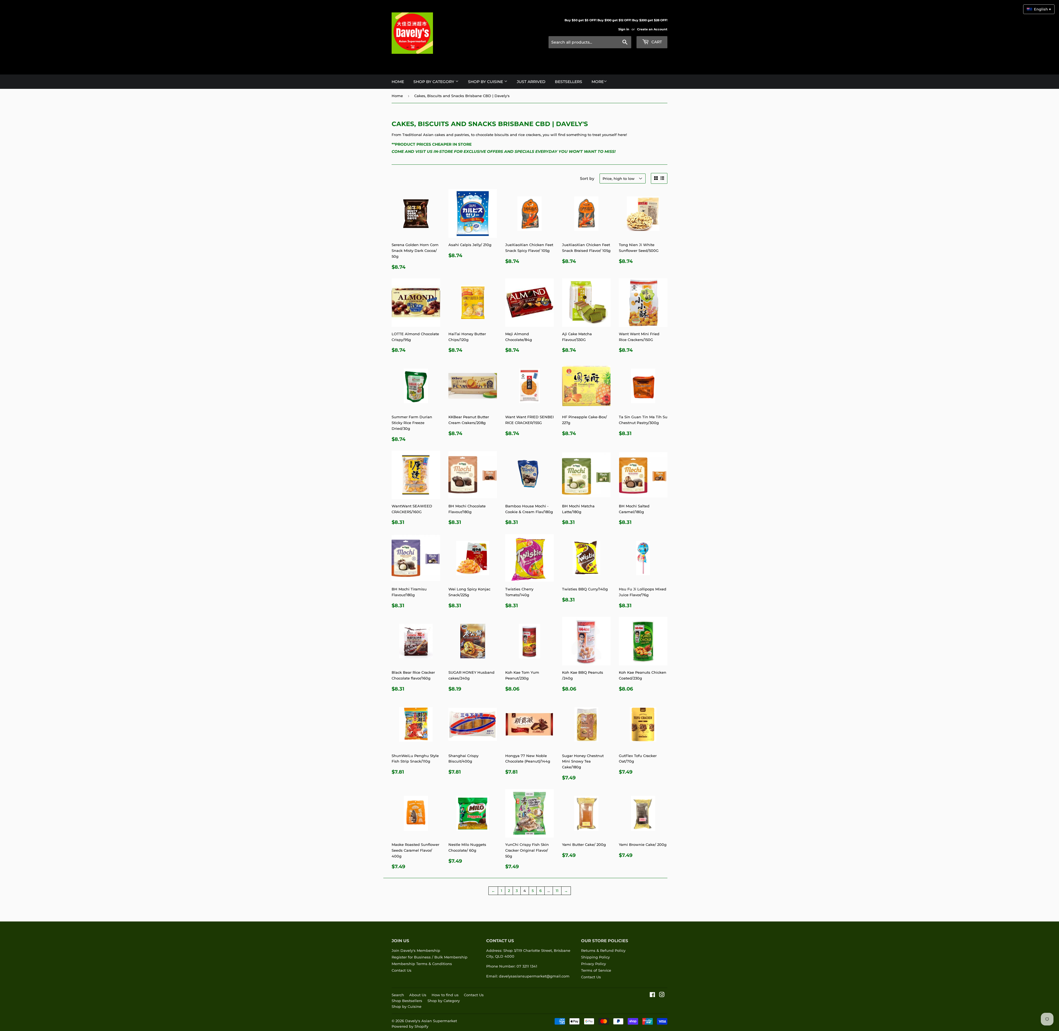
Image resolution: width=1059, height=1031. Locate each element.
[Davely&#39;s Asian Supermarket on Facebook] (652, 995)
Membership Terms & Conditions (422, 963)
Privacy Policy (593, 963)
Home (398, 81)
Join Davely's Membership (416, 950)
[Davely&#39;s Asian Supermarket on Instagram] (662, 995)
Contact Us (401, 970)
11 (557, 890)
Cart (656, 41)
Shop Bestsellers (407, 1000)
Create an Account (652, 29)
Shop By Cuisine (486, 81)
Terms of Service (596, 970)
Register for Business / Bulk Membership (429, 957)
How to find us (445, 995)
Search (398, 995)
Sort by (587, 178)
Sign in (623, 29)
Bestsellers (568, 81)
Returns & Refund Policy (603, 950)
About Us (417, 995)
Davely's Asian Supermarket (431, 1021)
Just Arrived (531, 81)
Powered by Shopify (410, 1026)
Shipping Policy (595, 957)
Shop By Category (434, 81)
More (598, 81)
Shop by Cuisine (406, 1006)
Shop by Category (443, 1000)
